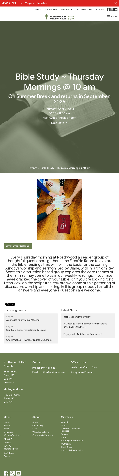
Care (63, 437)
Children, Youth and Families (70, 429)
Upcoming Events (15, 310)
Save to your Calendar (18, 246)
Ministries (8, 431)
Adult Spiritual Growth (72, 440)
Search (37, 9)
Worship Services (12, 435)
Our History (37, 425)
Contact (100, 9)
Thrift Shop (66, 447)
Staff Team (9, 453)
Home (7, 422)
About (35, 422)
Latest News (69, 310)
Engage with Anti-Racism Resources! (83, 334)
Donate (7, 442)
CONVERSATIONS (84, 9)
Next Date (58, 123)
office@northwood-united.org (54, 372)
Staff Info (65, 9)
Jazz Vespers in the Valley (33, 3)
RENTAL (7, 445)
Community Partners (42, 435)
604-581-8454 (49, 367)
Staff (34, 428)
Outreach (66, 443)
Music (64, 425)
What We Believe (40, 431)
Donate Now (51, 9)
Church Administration (72, 450)
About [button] (7, 438)
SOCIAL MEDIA (11, 449)
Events (33, 168)
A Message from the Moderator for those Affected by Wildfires (85, 325)
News (6, 428)
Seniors (64, 434)
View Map (9, 382)
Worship (65, 422)
